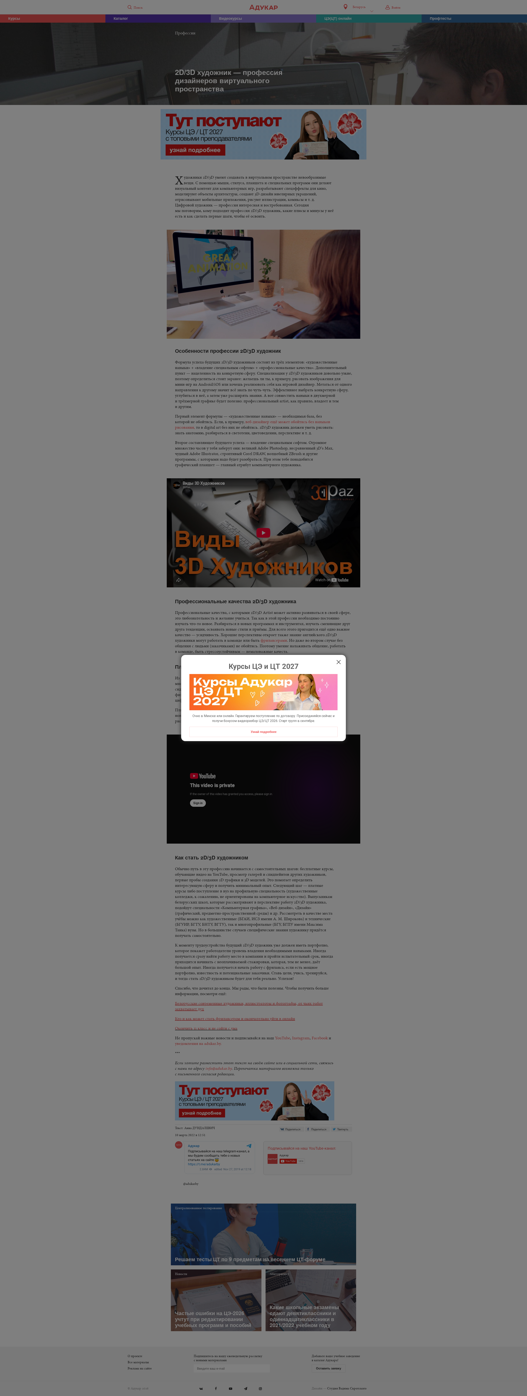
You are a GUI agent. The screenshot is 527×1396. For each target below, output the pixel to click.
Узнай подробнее (263, 731)
